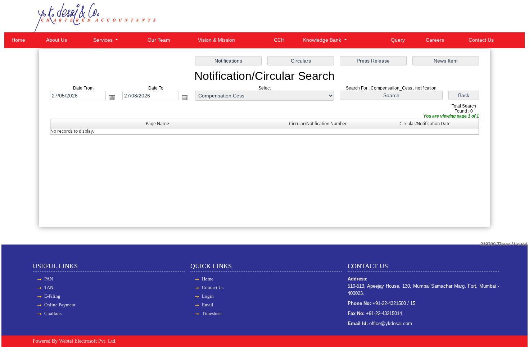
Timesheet (212, 313)
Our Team (159, 40)
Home (18, 40)
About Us (56, 40)
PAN (48, 279)
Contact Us (481, 40)
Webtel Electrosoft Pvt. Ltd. (88, 341)
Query (398, 40)
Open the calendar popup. (112, 97)
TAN (48, 287)
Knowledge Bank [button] (323, 40)
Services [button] (103, 40)
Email (207, 304)
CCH (279, 40)
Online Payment (60, 304)
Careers (435, 40)
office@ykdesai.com (390, 323)
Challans (53, 313)
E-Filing (52, 296)
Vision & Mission (216, 40)
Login (208, 296)
